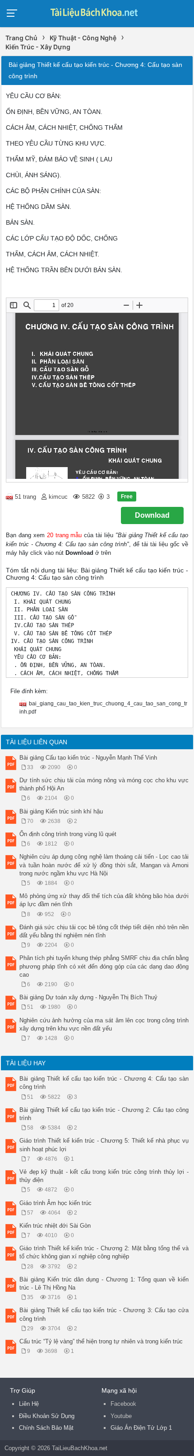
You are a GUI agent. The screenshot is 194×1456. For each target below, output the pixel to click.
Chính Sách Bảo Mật (46, 1427)
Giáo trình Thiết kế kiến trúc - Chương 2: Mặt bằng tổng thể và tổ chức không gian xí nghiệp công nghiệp (104, 1252)
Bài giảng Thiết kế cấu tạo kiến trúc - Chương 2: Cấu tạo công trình (104, 1113)
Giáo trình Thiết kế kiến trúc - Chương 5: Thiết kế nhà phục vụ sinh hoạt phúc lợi (104, 1144)
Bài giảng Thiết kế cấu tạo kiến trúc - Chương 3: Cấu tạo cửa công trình (104, 1314)
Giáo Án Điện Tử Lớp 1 (141, 1427)
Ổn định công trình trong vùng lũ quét (67, 834)
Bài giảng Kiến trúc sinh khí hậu (61, 811)
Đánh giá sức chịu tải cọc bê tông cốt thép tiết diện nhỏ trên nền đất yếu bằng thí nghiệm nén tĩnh (104, 931)
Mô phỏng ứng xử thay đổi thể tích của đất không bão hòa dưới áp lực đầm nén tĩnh (104, 900)
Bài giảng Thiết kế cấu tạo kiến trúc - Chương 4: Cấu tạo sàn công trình (104, 1082)
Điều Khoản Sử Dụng (46, 1416)
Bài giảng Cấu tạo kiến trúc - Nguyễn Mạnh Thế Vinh (88, 757)
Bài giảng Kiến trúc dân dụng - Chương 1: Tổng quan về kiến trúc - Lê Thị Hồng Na (104, 1283)
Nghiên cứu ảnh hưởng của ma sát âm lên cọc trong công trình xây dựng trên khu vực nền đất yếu (104, 1024)
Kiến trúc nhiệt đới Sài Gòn (55, 1225)
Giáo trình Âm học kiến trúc (55, 1203)
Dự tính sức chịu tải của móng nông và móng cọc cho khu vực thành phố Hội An (104, 784)
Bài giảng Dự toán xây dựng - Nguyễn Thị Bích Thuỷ (88, 997)
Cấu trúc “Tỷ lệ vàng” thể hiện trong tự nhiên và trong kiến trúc (101, 1341)
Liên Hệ (29, 1403)
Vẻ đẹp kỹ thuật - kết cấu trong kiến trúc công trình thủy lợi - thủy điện (104, 1175)
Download (152, 515)
